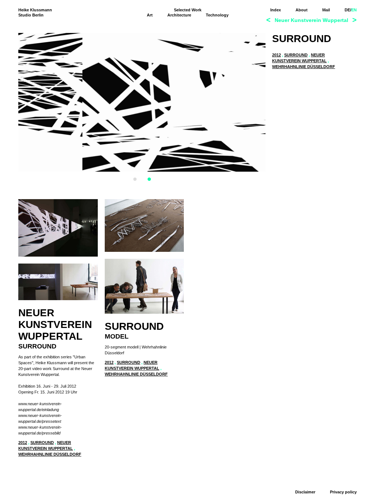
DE (347, 10)
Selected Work (187, 10)
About (302, 10)
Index (275, 10)
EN (354, 10)
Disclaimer (305, 492)
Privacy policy (343, 492)
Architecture (179, 15)
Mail (326, 10)
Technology (217, 15)
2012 (276, 55)
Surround (296, 55)
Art (150, 15)
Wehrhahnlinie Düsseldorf (303, 66)
